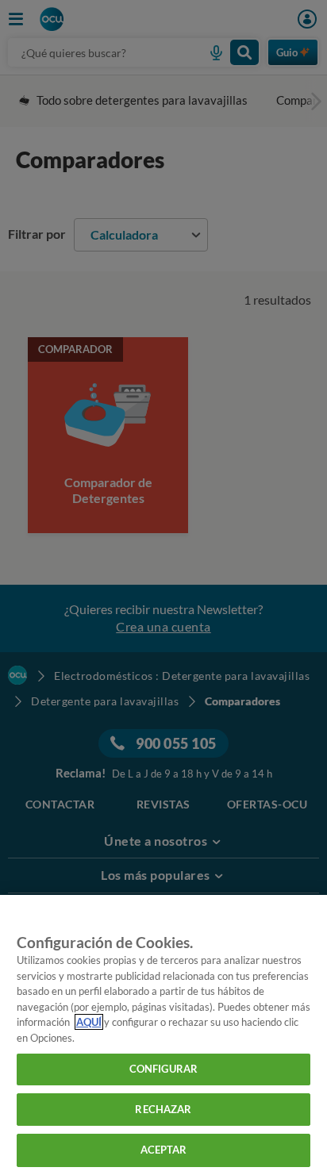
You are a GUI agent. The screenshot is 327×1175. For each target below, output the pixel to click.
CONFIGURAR (163, 1068)
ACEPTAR (163, 1149)
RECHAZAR (163, 1109)
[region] (163, 1035)
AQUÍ (89, 1022)
